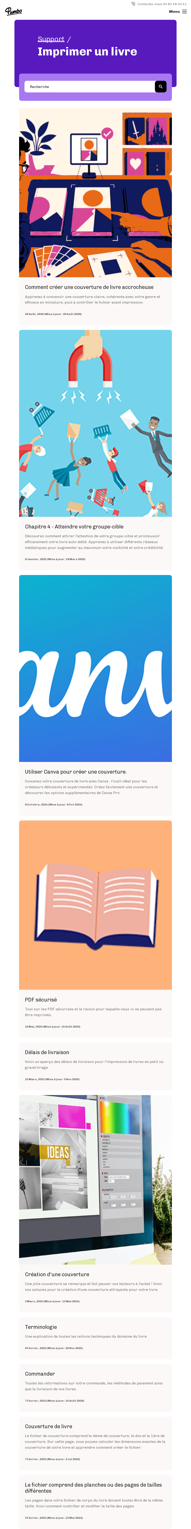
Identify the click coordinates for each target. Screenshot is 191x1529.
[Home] (13, 11)
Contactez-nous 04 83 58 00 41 (162, 4)
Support (51, 39)
